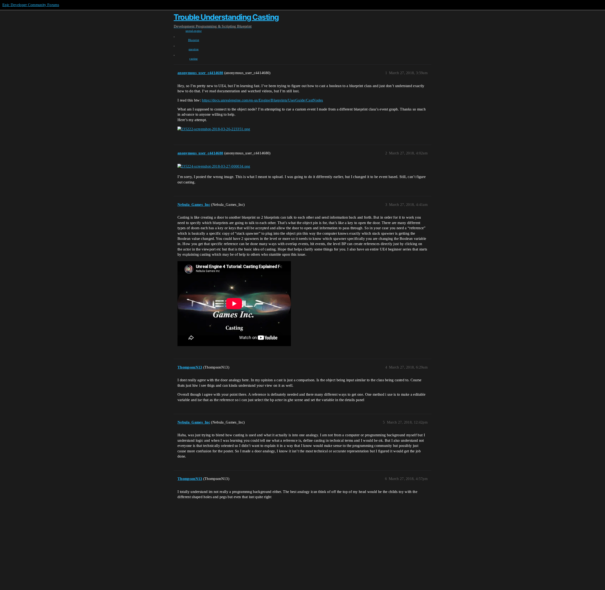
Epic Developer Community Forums (30, 5)
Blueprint (193, 40)
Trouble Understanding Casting (226, 17)
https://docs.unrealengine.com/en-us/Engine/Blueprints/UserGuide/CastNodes (262, 100)
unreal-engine (194, 31)
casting (193, 58)
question (194, 49)
